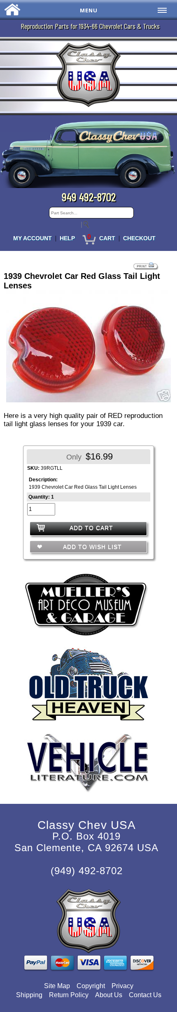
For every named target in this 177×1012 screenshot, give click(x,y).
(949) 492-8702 (87, 870)
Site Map (57, 985)
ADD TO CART (91, 528)
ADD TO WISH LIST (91, 546)
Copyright (91, 985)
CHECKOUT (139, 238)
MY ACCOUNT (32, 238)
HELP (67, 238)
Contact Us (145, 994)
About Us (108, 994)
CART (107, 238)
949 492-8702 (89, 197)
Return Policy (68, 994)
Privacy (122, 985)
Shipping (29, 994)
